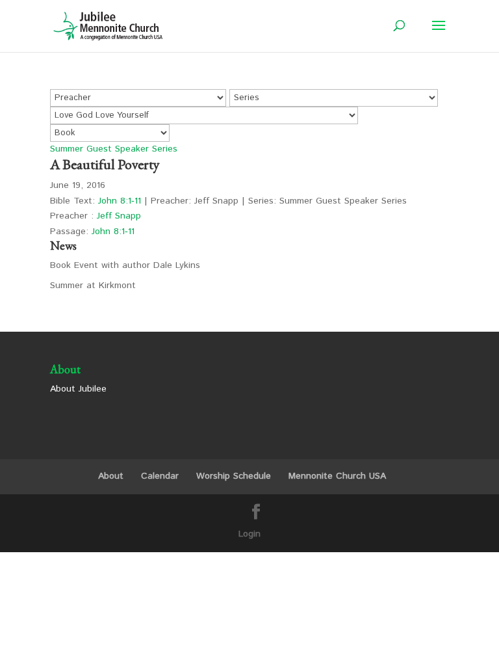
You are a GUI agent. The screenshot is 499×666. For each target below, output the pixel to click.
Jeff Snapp (119, 215)
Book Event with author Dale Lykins (125, 265)
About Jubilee (78, 388)
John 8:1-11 (119, 200)
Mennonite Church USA (337, 476)
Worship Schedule (233, 476)
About (110, 476)
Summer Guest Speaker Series (113, 148)
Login (249, 533)
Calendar (160, 476)
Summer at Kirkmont (93, 285)
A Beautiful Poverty (105, 164)
